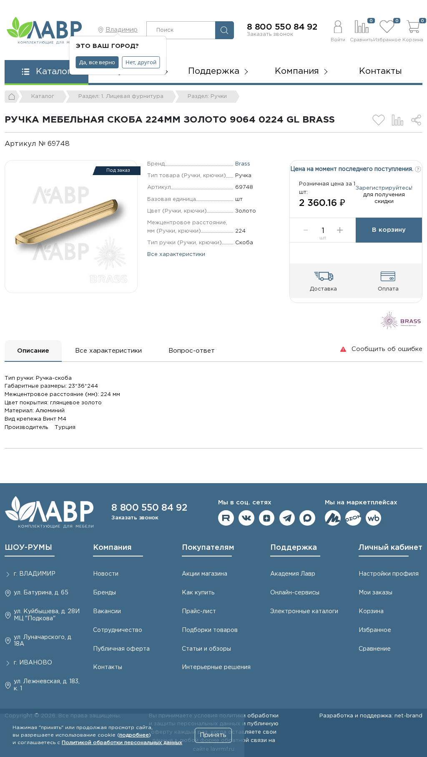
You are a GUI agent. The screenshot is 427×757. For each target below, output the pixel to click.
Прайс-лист (199, 611)
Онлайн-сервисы (294, 592)
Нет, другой (141, 62)
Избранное (375, 630)
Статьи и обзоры (206, 649)
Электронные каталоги (304, 611)
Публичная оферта (121, 649)
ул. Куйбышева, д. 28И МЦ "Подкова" (47, 615)
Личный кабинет (390, 547)
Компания (112, 547)
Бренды (104, 592)
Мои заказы (375, 592)
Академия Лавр (292, 574)
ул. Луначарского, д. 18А (43, 641)
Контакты (380, 71)
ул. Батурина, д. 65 (41, 592)
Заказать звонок (270, 34)
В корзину (389, 230)
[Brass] (400, 320)
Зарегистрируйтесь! (384, 188)
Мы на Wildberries (374, 518)
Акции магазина (204, 574)
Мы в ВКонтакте (246, 518)
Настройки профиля (389, 574)
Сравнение (375, 649)
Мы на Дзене (267, 518)
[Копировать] (76, 144)
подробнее (134, 735)
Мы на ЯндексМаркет (333, 518)
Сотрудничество (117, 630)
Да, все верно (97, 62)
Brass (242, 163)
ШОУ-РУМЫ (28, 547)
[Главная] (12, 96)
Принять (213, 735)
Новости (105, 574)
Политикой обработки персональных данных (122, 742)
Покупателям (208, 547)
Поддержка (293, 547)
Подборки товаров (210, 630)
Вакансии (107, 611)
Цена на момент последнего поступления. (352, 169)
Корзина (371, 611)
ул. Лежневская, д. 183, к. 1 (47, 685)
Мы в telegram (287, 518)
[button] (337, 30)
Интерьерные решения (216, 667)
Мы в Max (307, 518)
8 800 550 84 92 (282, 27)
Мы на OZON (353, 518)
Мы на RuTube (226, 518)
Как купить (198, 592)
